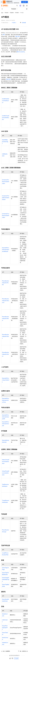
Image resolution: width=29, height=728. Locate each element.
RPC (4, 34)
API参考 (17, 12)
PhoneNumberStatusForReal (5, 318)
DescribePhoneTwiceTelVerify (5, 380)
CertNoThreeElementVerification (5, 117)
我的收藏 (24, 22)
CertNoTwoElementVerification (5, 100)
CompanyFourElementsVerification (5, 215)
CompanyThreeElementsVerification (5, 197)
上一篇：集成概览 (5, 651)
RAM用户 (8, 79)
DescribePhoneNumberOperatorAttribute (5, 249)
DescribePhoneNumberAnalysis (5, 423)
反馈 (17, 658)
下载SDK (17, 36)
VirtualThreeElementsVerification (5, 473)
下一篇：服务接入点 (23, 651)
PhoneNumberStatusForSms (5, 336)
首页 (2, 12)
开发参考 (12, 12)
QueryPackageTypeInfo (5, 627)
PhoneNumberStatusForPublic (5, 282)
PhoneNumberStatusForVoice (5, 354)
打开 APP (25, 2)
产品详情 (14, 22)
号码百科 (6, 12)
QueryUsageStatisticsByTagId (5, 579)
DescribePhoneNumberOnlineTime (5, 400)
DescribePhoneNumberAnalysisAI (5, 416)
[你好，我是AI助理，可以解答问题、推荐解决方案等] (20, 5)
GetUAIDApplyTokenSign (5, 141)
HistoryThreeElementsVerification (5, 461)
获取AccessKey (21, 51)
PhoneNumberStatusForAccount (5, 300)
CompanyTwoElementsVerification (5, 181)
